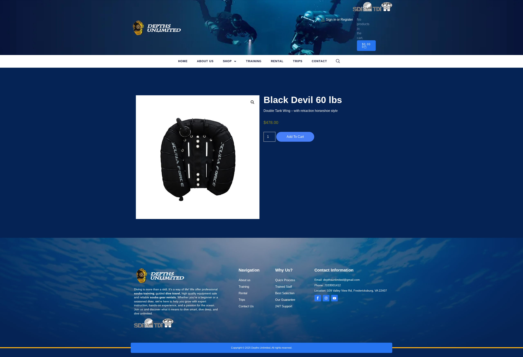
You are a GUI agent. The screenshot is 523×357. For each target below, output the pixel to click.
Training (254, 61)
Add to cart (295, 136)
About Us (205, 61)
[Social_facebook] (317, 298)
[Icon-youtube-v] (334, 298)
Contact (319, 61)
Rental (277, 61)
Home (183, 61)
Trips (297, 61)
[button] (252, 102)
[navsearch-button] (338, 61)
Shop (227, 61)
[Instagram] (326, 298)
